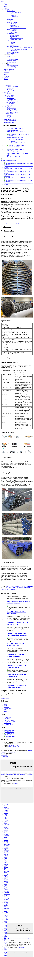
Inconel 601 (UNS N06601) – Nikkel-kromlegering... (16, 655)
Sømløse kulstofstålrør (15, 12)
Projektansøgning (11, 66)
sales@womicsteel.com (13, 746)
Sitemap (30, 750)
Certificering (10, 57)
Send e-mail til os (5, 223)
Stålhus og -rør (13, 13)
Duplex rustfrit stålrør (15, 39)
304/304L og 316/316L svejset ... (15, 156)
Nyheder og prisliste (9, 69)
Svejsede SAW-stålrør (12, 29)
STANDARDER (8, 70)
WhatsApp (5, 756)
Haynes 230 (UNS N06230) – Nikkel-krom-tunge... (16, 686)
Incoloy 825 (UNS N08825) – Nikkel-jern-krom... (16, 666)
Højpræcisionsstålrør (12, 53)
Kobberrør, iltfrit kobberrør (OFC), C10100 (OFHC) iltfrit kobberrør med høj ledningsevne (21, 49)
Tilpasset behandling (12, 67)
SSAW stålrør (13, 30)
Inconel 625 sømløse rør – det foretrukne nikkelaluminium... (17, 634)
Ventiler (12, 45)
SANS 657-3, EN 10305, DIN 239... (16, 142)
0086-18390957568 (13, 745)
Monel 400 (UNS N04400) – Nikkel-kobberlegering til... (18, 602)
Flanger (12, 43)
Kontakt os (6, 72)
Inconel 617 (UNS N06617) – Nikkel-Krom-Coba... (16, 645)
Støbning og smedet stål (13, 52)
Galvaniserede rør (14, 26)
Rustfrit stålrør (10, 33)
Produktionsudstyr (11, 60)
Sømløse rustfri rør (14, 35)
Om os (5, 8)
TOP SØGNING (12, 752)
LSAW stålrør (13, 32)
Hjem (5, 6)
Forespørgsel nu (5, 698)
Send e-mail (4, 755)
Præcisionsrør (13, 25)
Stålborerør (13, 15)
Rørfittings (12, 42)
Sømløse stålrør (11, 11)
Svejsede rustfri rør (15, 36)
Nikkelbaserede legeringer (16, 38)
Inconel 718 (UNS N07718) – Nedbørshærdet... (16, 612)
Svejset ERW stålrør (12, 22)
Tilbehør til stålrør (11, 40)
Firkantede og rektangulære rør (18, 28)
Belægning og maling (12, 65)
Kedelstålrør (10, 19)
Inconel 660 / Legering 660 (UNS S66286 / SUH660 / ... (17, 623)
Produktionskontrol (12, 56)
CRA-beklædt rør (14, 18)
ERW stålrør (13, 23)
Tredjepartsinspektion (12, 59)
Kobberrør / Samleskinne (13, 46)
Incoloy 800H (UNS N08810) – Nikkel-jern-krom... (17, 675)
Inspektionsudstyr (11, 62)
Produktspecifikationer (15, 223)
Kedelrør (12, 21)
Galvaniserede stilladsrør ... (13, 146)
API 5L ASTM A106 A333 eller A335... (17, 131)
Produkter (6, 9)
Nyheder (6, 709)
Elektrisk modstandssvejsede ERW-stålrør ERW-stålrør (19, 586)
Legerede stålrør (14, 16)
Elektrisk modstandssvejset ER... (15, 137)
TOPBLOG (4, 752)
